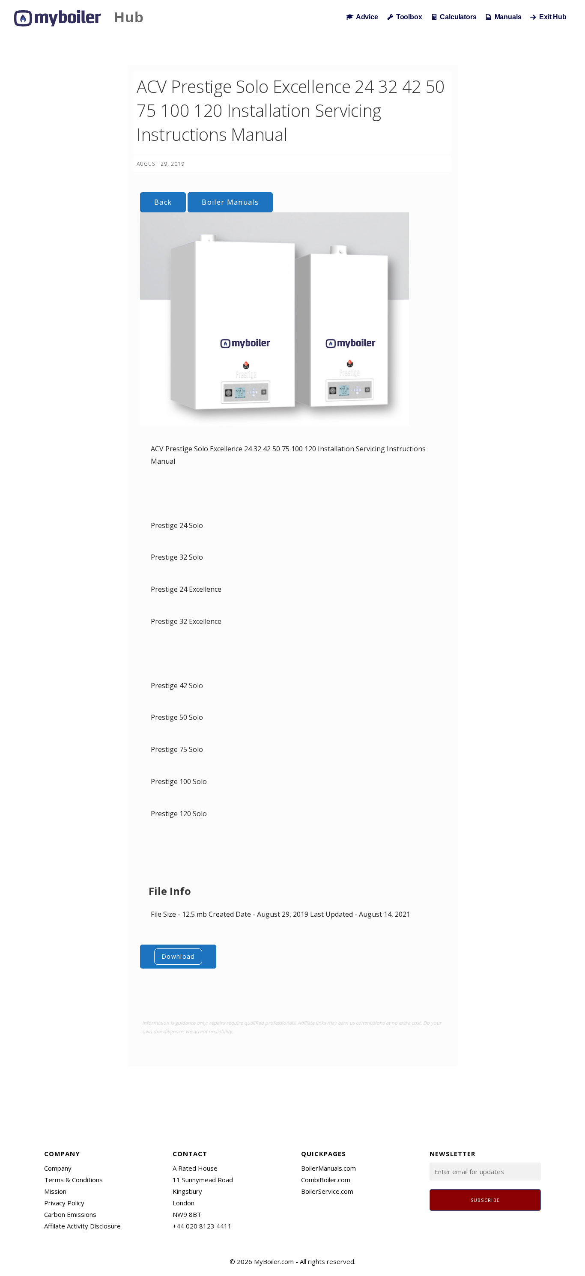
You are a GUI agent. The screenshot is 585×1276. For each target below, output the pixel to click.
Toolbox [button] (409, 17)
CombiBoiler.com (325, 1179)
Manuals (508, 17)
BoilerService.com (327, 1191)
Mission (55, 1191)
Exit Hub (553, 17)
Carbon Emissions (70, 1214)
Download (178, 956)
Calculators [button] (458, 17)
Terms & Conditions (73, 1179)
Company (58, 1168)
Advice (367, 17)
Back (163, 202)
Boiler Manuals (230, 202)
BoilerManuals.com (328, 1168)
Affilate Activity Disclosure (82, 1226)
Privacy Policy (64, 1202)
